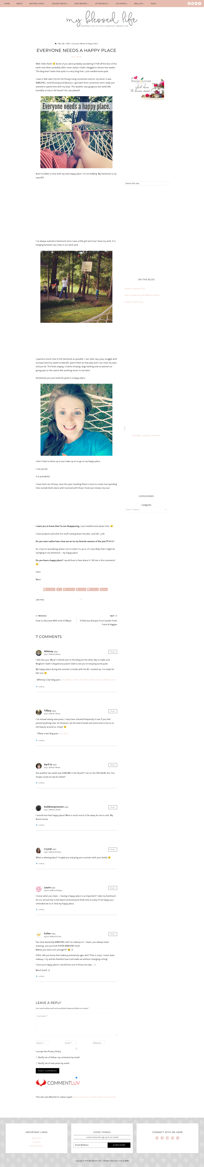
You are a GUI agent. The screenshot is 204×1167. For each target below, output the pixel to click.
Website (97, 1043)
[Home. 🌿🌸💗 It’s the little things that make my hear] (132, 340)
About (19, 3)
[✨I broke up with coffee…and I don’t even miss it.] (161, 323)
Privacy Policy (54, 1051)
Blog (153, 3)
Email (68, 1043)
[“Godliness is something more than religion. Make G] (161, 331)
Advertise (36, 1138)
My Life (79, 57)
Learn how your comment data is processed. (94, 1097)
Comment (42, 1016)
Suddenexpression (54, 807)
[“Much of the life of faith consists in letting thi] (146, 340)
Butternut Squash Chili (135, 289)
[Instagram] (192, 3)
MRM (127, 1161)
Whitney (48, 651)
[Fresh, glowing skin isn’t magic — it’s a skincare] (146, 323)
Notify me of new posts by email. (54, 1063)
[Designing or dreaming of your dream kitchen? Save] (132, 323)
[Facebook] (189, 3)
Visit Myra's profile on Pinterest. (146, 435)
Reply (112, 652)
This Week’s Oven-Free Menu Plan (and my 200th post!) (89, 680)
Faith (73, 57)
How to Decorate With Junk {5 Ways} (53, 618)
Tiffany (47, 710)
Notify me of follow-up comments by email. (59, 1057)
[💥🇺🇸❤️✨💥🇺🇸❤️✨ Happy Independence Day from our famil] (161, 340)
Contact (36, 1142)
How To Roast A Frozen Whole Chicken (142, 295)
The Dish (64, 733)
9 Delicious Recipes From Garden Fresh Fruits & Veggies (98, 620)
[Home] (56, 44)
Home (7, 3)
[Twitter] (199, 3)
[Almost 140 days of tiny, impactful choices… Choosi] (146, 331)
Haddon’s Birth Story (134, 302)
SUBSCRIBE (119, 1145)
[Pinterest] (196, 3)
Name (40, 1043)
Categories (146, 505)
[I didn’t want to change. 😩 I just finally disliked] (132, 331)
